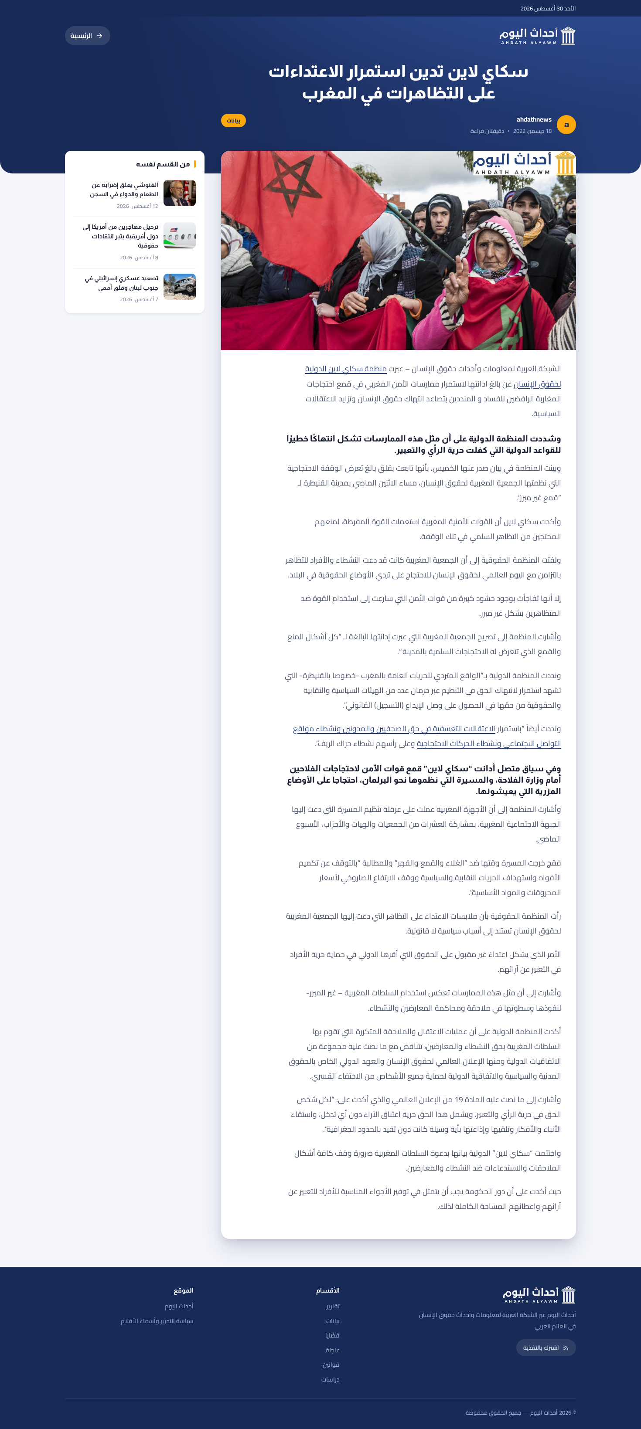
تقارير (333, 1306)
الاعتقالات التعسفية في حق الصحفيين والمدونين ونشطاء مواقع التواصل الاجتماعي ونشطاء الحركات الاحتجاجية (427, 735)
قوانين (331, 1364)
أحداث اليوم (179, 1306)
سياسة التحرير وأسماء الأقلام (157, 1321)
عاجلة (333, 1350)
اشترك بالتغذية (541, 1347)
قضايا (332, 1335)
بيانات (333, 1321)
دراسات (330, 1379)
